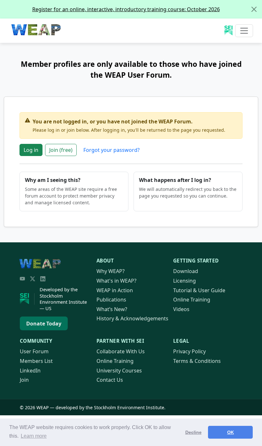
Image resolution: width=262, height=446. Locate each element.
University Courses (119, 370)
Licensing (184, 280)
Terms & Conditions (197, 360)
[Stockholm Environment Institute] (27, 299)
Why (110, 271)
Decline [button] (193, 432)
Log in (31, 149)
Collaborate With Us (120, 351)
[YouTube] (22, 278)
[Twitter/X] (32, 278)
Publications (111, 299)
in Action (114, 290)
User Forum (34, 351)
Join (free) (61, 149)
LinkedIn (30, 370)
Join (24, 379)
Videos (181, 309)
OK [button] (230, 432)
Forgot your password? (111, 149)
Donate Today (43, 323)
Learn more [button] (34, 436)
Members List (36, 360)
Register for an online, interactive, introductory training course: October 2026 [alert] (126, 9)
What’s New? (111, 309)
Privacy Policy (189, 351)
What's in (116, 280)
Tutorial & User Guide (199, 290)
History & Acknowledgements (132, 318)
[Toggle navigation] (244, 30)
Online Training (191, 299)
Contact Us (109, 379)
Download (185, 271)
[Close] (254, 9)
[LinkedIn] (42, 278)
